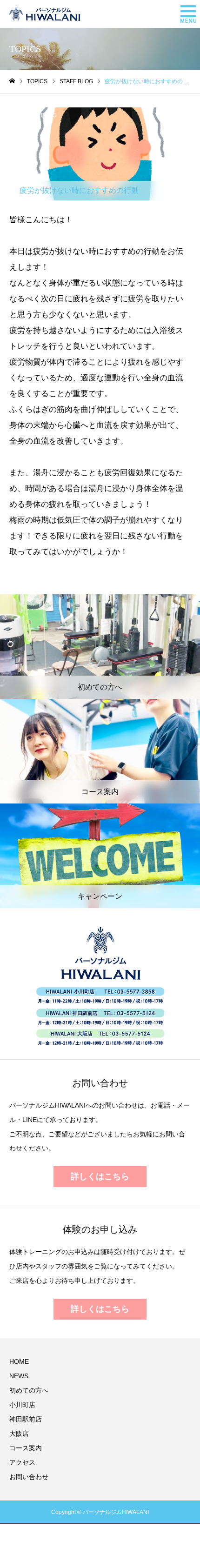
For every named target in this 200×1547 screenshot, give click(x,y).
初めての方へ (28, 1390)
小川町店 (22, 1404)
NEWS (18, 1376)
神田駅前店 (25, 1419)
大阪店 (19, 1433)
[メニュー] (186, 14)
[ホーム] (12, 81)
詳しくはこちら (100, 1176)
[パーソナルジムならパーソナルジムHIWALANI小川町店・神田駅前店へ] (44, 14)
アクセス (22, 1462)
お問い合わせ (28, 1477)
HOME (19, 1361)
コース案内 (25, 1448)
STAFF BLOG (39, 115)
